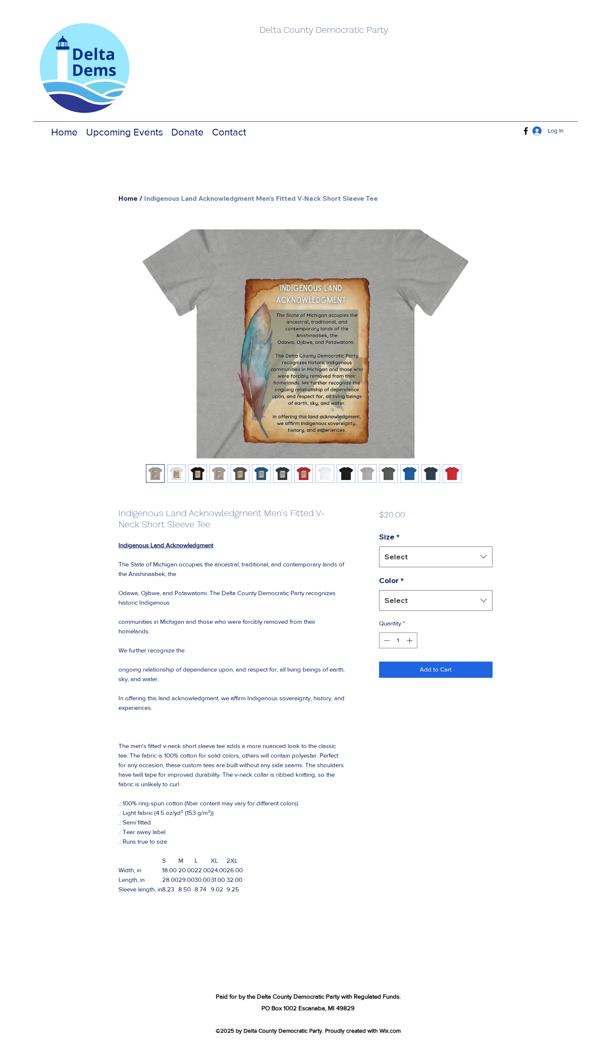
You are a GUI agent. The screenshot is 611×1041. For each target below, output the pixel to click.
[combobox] (436, 556)
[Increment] (410, 640)
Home (128, 198)
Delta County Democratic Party (323, 30)
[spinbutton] (398, 640)
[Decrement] (386, 640)
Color (391, 580)
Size (389, 536)
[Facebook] (526, 131)
